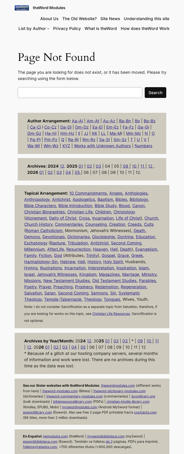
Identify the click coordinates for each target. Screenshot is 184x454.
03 (98, 166)
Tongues (112, 299)
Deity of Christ (62, 218)
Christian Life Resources (111, 314)
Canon (138, 205)
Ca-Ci (35, 127)
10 (135, 166)
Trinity (92, 255)
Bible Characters (40, 205)
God (58, 255)
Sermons (99, 293)
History (94, 261)
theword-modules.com (60, 391)
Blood (124, 205)
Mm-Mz (133, 133)
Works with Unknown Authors (102, 145)
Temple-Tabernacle (62, 299)
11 (142, 166)
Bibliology (139, 199)
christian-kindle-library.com (128, 401)
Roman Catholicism (44, 230)
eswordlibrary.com (37, 412)
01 (81, 166)
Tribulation (78, 243)
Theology (92, 299)
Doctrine (125, 236)
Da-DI (65, 127)
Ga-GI (143, 127)
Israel (29, 274)
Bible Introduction (75, 205)
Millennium (34, 249)
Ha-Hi (51, 133)
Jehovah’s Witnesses (57, 274)
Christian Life (80, 212)
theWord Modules (49, 7)
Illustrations (51, 268)
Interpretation (101, 268)
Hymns (31, 268)
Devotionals (53, 236)
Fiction (45, 255)
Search (155, 92)
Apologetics (84, 199)
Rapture (57, 243)
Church (151, 218)
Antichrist (61, 199)
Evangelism (146, 249)
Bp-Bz (149, 121)
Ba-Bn (125, 121)
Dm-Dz (82, 127)
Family (30, 255)
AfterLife (55, 249)
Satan (50, 293)
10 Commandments (88, 193)
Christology (124, 212)
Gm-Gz (34, 133)
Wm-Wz (51, 145)
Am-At (93, 121)
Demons (32, 236)
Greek (137, 255)
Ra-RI (73, 139)
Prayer (45, 286)
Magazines (109, 274)
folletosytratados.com (40, 447)
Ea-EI (97, 127)
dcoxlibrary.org (143, 396)
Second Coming (126, 243)
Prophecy (84, 286)
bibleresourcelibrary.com (72, 401)
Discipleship (103, 236)
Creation (117, 224)
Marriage (130, 274)
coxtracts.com (145, 412)
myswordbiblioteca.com (106, 436)
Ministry (149, 274)
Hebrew (67, 261)
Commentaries (69, 224)
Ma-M (115, 133)
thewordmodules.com (118, 385)
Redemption (106, 286)
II (79, 133)
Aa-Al (77, 121)
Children (103, 212)
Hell (114, 249)
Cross (84, 218)
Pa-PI (35, 139)
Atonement (36, 218)
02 (89, 166)
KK (94, 133)
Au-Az (109, 121)
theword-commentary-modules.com (74, 396)
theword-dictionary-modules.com (119, 391)
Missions (32, 280)
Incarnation (103, 218)
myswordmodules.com (79, 407)
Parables (147, 280)
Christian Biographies (44, 212)
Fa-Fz (128, 127)
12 (62, 166)
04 (68, 172)
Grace (123, 255)
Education (145, 236)
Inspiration (126, 268)
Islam (144, 268)
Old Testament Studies (114, 280)
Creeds (135, 224)
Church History (38, 224)
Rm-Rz (88, 139)
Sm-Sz (120, 139)
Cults (149, 224)
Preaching (63, 286)
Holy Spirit (113, 261)
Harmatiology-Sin (41, 261)
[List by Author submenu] (48, 28)
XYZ (66, 145)
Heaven (100, 249)
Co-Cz (50, 127)
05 (78, 172)
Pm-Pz (50, 139)
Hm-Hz (67, 133)
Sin (113, 293)
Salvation (33, 293)
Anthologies (136, 193)
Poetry (30, 286)
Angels (115, 193)
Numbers (143, 145)
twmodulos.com (55, 436)
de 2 (109, 441)
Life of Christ (128, 218)
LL (103, 133)
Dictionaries (78, 236)
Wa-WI (33, 145)
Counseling (96, 224)
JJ (86, 133)
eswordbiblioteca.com (40, 441)
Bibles (121, 199)
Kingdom (88, 274)
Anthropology (37, 199)
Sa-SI (104, 139)
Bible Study (105, 205)
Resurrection (78, 249)
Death (139, 230)
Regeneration (133, 286)
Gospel (108, 255)
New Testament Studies (66, 280)
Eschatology (35, 243)
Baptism (105, 199)
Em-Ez (112, 127)
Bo (137, 121)
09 (126, 166)
